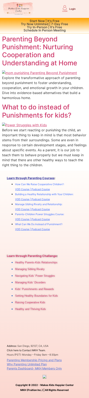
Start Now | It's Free (44, 21)
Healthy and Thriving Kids (30, 309)
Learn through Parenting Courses (30, 178)
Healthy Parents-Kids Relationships (36, 262)
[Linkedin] (20, 321)
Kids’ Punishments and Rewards (34, 289)
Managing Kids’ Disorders (30, 282)
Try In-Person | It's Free (44, 27)
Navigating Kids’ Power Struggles (35, 275)
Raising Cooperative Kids (30, 302)
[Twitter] (30, 321)
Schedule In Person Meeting (45, 30)
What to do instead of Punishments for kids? (36, 111)
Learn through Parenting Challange (32, 256)
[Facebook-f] (11, 321)
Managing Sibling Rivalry (30, 269)
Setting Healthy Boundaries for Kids (36, 295)
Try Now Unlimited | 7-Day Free (44, 24)
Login (72, 8)
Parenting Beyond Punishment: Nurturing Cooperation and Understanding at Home (39, 51)
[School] (39, 321)
